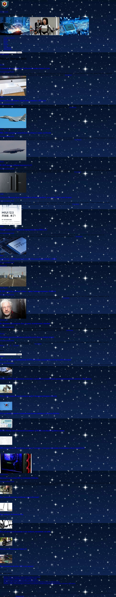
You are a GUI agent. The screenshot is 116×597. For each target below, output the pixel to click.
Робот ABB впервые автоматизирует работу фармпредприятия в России (28, 396)
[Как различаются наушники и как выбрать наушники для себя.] (6, 528)
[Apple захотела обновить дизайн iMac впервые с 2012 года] (58, 86)
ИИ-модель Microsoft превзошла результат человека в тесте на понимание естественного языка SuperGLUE (42, 448)
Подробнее (68, 75)
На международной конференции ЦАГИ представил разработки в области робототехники (35, 360)
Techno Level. (4, 11)
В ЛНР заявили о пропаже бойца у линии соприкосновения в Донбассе (28, 291)
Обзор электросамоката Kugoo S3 (13, 549)
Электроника (8, 49)
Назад (2, 345)
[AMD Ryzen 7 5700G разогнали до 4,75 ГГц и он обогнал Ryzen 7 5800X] (58, 246)
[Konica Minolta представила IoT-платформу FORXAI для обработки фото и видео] (6, 427)
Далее (17, 345)
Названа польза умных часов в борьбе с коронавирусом (21, 580)
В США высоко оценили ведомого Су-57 (16, 165)
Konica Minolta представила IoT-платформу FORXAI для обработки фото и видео (32, 430)
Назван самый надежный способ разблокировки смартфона (22, 577)
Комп (5, 39)
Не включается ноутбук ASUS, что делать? (17, 566)
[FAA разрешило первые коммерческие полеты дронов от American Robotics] (6, 409)
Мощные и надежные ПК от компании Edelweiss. (19, 478)
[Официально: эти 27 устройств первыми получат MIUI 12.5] (58, 215)
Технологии (7, 47)
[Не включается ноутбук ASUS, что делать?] (6, 562)
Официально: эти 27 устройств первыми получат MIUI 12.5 (23, 230)
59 (14, 345)
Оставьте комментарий (7, 71)
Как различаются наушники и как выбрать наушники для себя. (25, 531)
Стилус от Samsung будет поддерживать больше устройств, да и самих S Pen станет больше (36, 197)
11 (10, 345)
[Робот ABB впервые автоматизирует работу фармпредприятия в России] (6, 392)
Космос (6, 41)
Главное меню (4, 54)
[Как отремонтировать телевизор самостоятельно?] (6, 493)
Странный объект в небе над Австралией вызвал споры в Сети (25, 68)
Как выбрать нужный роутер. (12, 514)
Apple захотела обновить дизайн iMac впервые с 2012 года (23, 100)
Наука (5, 42)
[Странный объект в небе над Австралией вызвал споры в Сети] (58, 63)
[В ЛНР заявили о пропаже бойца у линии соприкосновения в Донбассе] (58, 276)
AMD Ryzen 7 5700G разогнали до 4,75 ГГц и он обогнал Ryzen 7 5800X (28, 259)
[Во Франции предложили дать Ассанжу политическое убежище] (58, 309)
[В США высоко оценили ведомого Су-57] (58, 150)
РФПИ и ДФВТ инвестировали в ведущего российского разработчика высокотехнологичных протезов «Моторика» (46, 379)
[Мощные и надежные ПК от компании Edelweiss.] (16, 472)
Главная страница (9, 37)
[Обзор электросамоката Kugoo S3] (6, 545)
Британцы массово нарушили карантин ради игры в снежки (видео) (27, 337)
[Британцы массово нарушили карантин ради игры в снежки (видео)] (58, 332)
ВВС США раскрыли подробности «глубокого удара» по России (25, 133)
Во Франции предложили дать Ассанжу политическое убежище (25, 323)
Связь (5, 46)
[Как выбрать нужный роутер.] (6, 510)
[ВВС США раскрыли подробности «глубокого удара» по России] (58, 118)
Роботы (6, 44)
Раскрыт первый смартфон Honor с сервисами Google (20, 578)
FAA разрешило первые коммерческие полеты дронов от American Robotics (29, 413)
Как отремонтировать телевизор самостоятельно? (19, 497)
